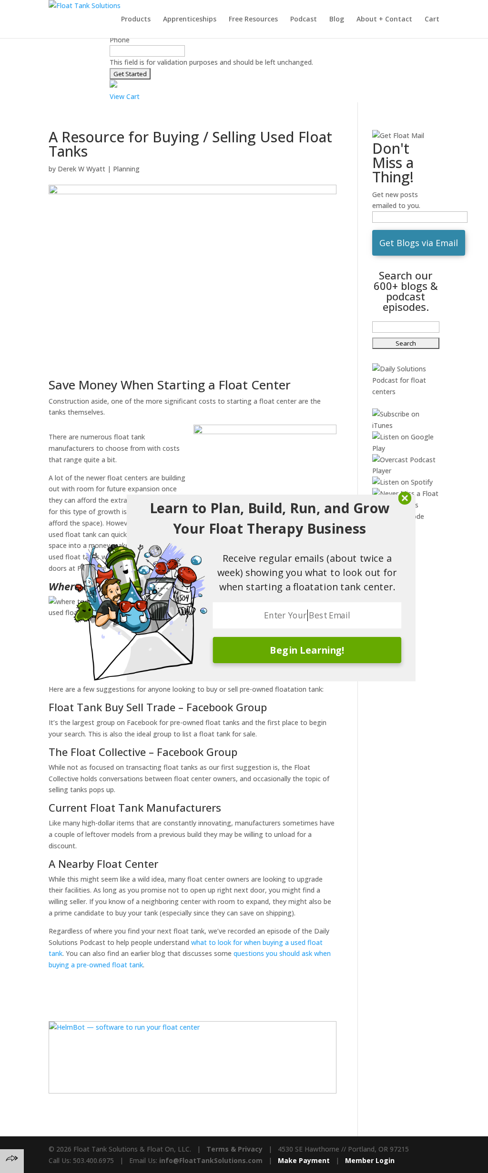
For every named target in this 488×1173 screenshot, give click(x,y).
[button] (269, 518)
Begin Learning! (307, 650)
